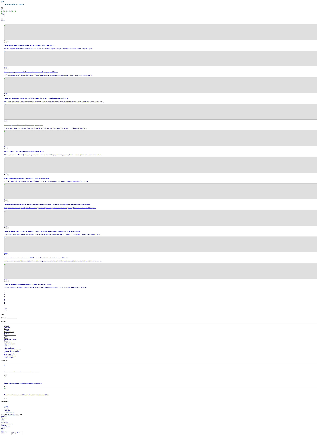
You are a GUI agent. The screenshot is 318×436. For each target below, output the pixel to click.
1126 (5, 308)
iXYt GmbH (11, 415)
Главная (3, 20)
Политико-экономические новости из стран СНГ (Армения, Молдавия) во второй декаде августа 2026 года (36, 98)
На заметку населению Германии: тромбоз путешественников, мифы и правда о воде (29, 45)
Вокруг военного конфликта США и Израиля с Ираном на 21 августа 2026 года (27, 284)
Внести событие (5, 426)
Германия (6, 330)
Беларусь (6, 329)
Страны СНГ (7, 342)
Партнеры (3, 418)
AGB (2, 419)
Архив (6, 338)
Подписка (3, 425)
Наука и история (8, 357)
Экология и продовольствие (12, 352)
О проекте (3, 416)
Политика (7, 327)
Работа (2, 428)
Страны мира (8, 347)
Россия (6, 341)
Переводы (3, 431)
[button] (2, 10)
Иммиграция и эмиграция (11, 351)
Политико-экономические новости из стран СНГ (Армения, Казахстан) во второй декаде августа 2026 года (36, 257)
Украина (6, 326)
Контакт (3, 421)
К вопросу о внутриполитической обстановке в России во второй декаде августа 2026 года (31, 72)
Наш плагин (4, 422)
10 (4, 305)
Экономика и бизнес (10, 335)
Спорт (6, 336)
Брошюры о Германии (10, 339)
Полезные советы (9, 332)
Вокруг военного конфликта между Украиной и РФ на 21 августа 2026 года (26, 178)
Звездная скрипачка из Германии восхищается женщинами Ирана (24, 151)
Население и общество (10, 355)
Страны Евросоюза (9, 344)
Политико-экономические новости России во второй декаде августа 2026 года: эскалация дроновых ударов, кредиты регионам (42, 231)
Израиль (6, 345)
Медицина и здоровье (10, 354)
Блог (2, 429)
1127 (5, 309)
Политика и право (9, 348)
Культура (6, 333)
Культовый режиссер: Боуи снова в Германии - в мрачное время (23, 125)
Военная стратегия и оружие (12, 350)
